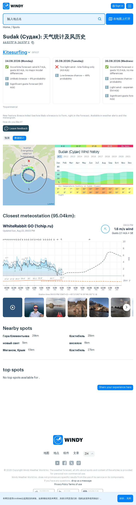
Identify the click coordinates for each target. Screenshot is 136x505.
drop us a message (81, 481)
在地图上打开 (121, 18)
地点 (56, 453)
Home (6, 27)
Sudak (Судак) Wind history (78, 152)
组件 (66, 453)
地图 (46, 453)
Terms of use (75, 484)
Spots (16, 27)
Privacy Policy (61, 484)
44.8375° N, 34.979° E (16, 42)
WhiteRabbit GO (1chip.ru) (28, 226)
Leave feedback (18, 128)
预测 (7, 138)
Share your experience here (115, 387)
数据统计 (19, 138)
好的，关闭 (125, 498)
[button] (33, 42)
